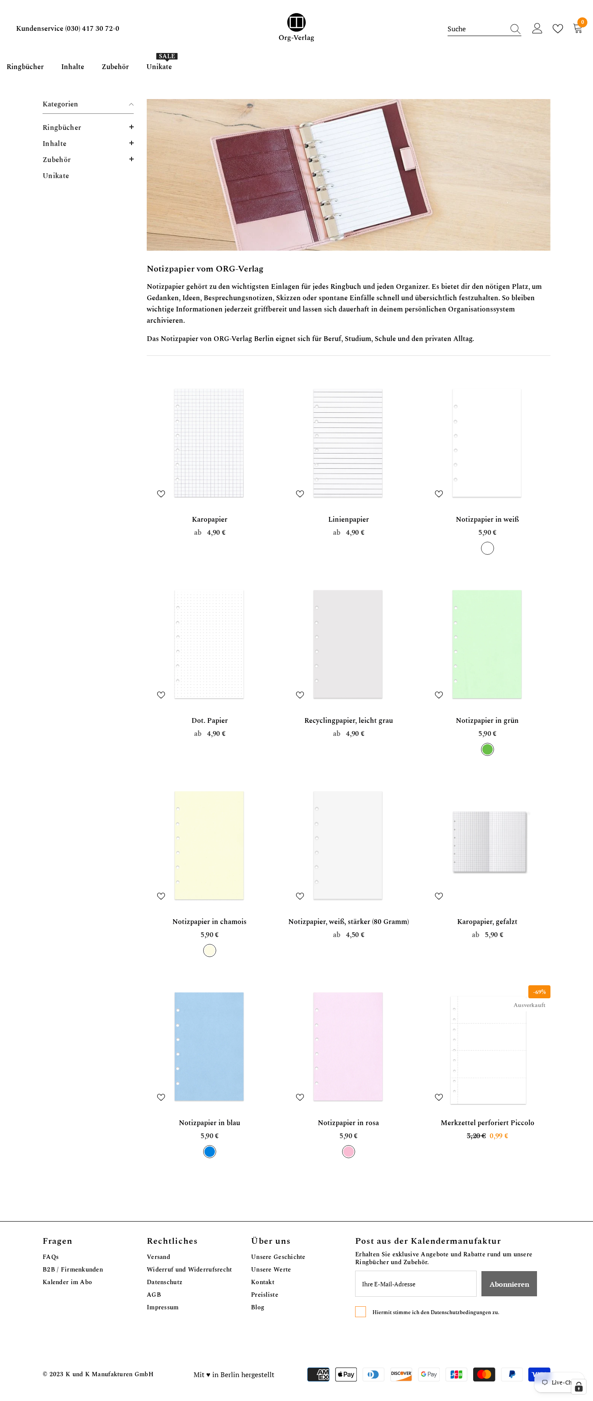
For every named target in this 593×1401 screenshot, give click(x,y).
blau (209, 1151)
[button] (88, 126)
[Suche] (484, 29)
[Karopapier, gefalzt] (487, 847)
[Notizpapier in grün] (487, 646)
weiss (487, 548)
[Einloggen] (537, 28)
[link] (348, 175)
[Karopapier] (210, 445)
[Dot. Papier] (210, 646)
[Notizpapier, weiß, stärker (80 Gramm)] (349, 847)
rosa (348, 1151)
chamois (209, 950)
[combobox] (476, 29)
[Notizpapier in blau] (210, 1048)
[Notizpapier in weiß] (487, 445)
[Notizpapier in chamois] (210, 847)
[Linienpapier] (349, 445)
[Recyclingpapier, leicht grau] (349, 646)
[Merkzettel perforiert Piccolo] (487, 1048)
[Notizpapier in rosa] (349, 1048)
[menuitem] (88, 127)
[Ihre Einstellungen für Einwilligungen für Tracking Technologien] (578, 1386)
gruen (487, 749)
